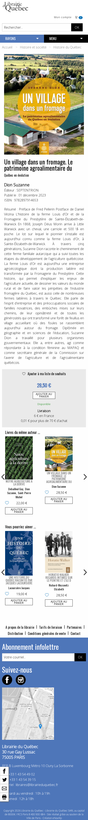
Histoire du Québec (67, 47)
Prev (3, 477)
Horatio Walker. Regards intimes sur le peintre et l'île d (58, 577)
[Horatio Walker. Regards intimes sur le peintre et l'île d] (59, 552)
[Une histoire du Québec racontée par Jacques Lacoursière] (19, 553)
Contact (75, 633)
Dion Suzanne (16, 185)
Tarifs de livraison (50, 627)
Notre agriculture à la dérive (19, 482)
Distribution (15, 633)
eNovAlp (57, 818)
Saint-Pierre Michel (23, 495)
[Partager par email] (4, 788)
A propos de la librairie (20, 627)
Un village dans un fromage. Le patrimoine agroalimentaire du (59, 477)
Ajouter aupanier (44, 395)
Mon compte (63, 17)
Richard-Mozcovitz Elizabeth (59, 587)
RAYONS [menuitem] (10, 38)
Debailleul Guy (15, 489)
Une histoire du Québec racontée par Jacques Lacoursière (19, 580)
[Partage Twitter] (4, 779)
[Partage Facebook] (4, 770)
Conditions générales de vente (47, 633)
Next (84, 477)
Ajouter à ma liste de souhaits (46, 373)
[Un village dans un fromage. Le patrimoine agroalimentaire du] (59, 453)
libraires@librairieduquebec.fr (37, 784)
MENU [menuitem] (52, 38)
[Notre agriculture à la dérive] (19, 457)
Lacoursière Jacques (19, 588)
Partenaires (74, 627)
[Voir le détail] (19, 457)
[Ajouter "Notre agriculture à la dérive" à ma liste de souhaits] (8, 503)
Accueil (7, 47)
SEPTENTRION (28, 190)
